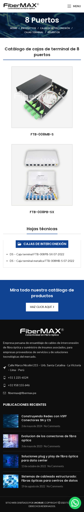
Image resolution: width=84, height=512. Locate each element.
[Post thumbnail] (10, 421)
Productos (28, 28)
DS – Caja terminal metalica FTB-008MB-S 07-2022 (42, 260)
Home (13, 28)
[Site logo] (21, 6)
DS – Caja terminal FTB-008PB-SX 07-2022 (37, 254)
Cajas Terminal (33, 32)
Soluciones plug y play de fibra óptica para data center (49, 458)
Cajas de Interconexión (55, 28)
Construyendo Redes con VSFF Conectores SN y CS (44, 418)
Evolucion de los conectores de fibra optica (48, 438)
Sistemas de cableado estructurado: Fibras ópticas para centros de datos (49, 478)
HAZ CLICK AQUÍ (41, 307)
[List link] (42, 377)
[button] (75, 503)
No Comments (52, 426)
